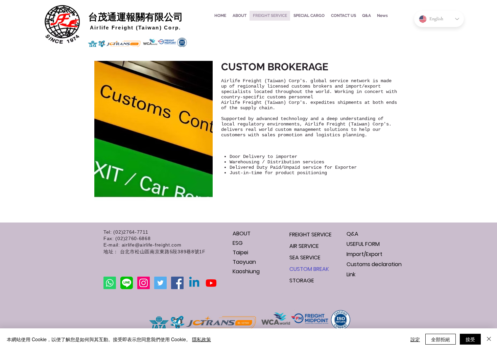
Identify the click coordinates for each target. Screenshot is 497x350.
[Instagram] (143, 283)
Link (351, 274)
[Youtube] (211, 283)
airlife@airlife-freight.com (152, 245)
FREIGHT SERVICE (310, 234)
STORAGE (301, 280)
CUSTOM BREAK (309, 269)
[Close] (489, 339)
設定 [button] (415, 339)
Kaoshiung (246, 271)
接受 (470, 339)
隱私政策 (201, 339)
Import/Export (364, 254)
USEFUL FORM (363, 244)
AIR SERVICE (304, 246)
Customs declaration (370, 264)
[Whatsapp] (109, 283)
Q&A (352, 234)
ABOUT (242, 233)
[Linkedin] (194, 283)
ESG (238, 243)
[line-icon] (126, 283)
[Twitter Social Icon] (160, 283)
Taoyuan (244, 262)
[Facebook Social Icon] (177, 283)
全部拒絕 (440, 339)
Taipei (240, 252)
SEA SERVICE (305, 257)
